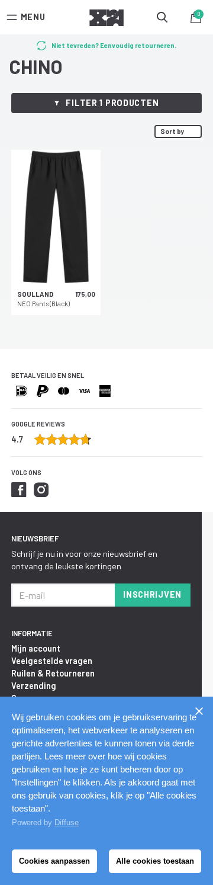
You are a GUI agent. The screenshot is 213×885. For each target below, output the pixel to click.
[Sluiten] (199, 711)
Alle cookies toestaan (155, 861)
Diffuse (66, 822)
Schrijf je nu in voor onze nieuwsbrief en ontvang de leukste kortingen (84, 560)
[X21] (106, 19)
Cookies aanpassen (54, 861)
